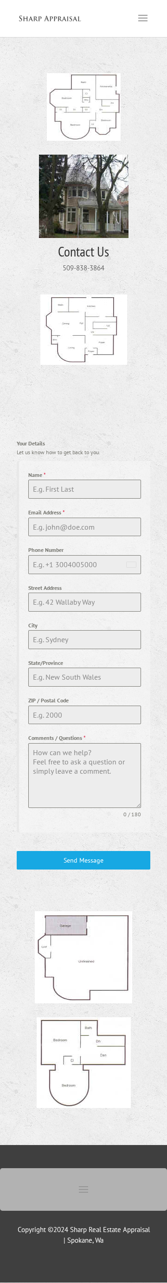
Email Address (46, 512)
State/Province (45, 662)
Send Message (83, 860)
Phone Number (46, 549)
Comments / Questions (57, 737)
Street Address (45, 587)
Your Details (31, 443)
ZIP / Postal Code (48, 700)
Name (37, 474)
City (33, 625)
